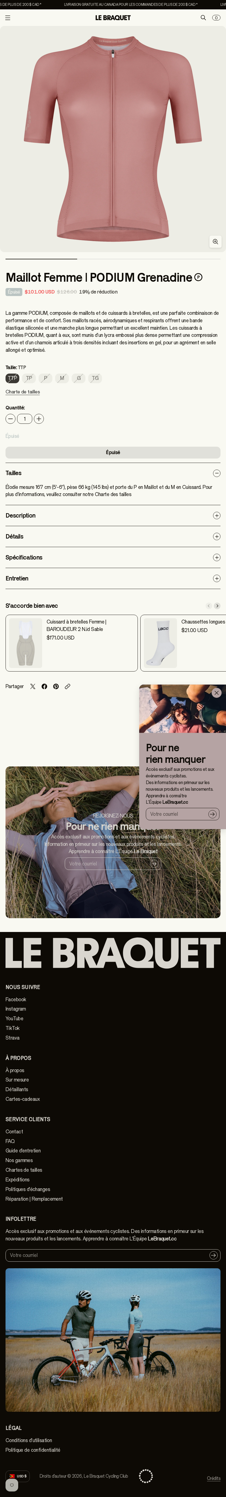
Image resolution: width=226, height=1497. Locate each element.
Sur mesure (17, 1080)
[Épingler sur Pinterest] (56, 686)
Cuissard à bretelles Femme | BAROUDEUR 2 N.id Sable (76, 626)
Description (20, 515)
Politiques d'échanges (28, 1189)
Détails (14, 536)
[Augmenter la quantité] (39, 419)
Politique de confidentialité (33, 1450)
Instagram (16, 1009)
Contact (14, 1131)
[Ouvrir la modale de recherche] (203, 17)
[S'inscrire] (212, 814)
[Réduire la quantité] (10, 419)
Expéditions (17, 1179)
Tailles (13, 472)
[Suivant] (217, 606)
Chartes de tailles (24, 1170)
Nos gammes (19, 1160)
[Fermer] (217, 693)
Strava (13, 1038)
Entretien (17, 578)
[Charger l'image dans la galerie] (215, 242)
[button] (23, 395)
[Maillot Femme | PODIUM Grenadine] (113, 139)
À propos (15, 1070)
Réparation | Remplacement (34, 1199)
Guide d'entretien (23, 1150)
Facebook (16, 999)
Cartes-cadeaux (23, 1099)
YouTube (14, 1018)
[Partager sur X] (33, 686)
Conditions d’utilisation (29, 1440)
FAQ (10, 1141)
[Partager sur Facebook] (44, 686)
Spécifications (24, 557)
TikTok (13, 1028)
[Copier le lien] (67, 686)
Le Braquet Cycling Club (106, 1476)
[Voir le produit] (25, 643)
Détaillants (17, 1089)
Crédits (213, 1478)
